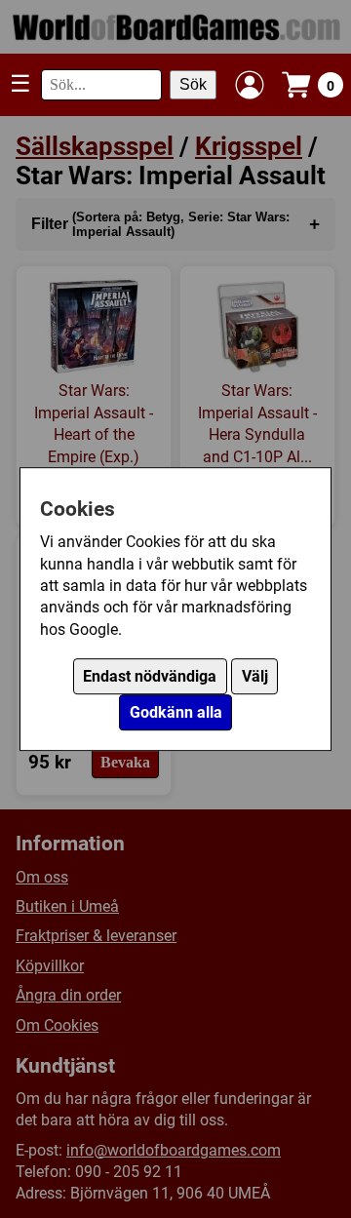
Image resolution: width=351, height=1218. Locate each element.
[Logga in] (249, 84)
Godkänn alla (176, 712)
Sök (193, 84)
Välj (255, 676)
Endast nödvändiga (149, 676)
